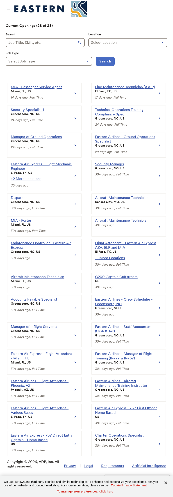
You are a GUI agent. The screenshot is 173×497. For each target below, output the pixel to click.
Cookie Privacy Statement (129, 485)
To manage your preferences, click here (85, 491)
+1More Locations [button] (110, 258)
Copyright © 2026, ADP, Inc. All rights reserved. (33, 464)
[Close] (166, 483)
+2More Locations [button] (26, 179)
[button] (80, 43)
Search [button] (105, 61)
